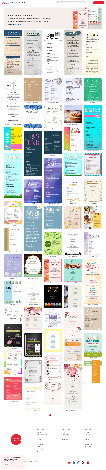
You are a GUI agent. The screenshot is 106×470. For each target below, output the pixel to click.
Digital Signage (41, 437)
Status (86, 449)
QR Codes (39, 446)
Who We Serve (23, 3)
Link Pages (40, 449)
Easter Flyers (18, 24)
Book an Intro (98, 3)
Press (86, 437)
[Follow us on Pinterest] (88, 462)
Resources (38, 3)
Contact (87, 442)
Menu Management (42, 434)
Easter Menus (24, 12)
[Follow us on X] (83, 462)
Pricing (31, 3)
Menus (9, 12)
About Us (87, 434)
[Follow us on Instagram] (78, 462)
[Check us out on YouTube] (69, 462)
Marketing (39, 442)
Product (14, 3)
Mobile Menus (40, 444)
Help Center (65, 439)
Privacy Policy (88, 446)
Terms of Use (88, 444)
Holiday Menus (16, 12)
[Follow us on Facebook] (74, 462)
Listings (39, 439)
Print (63, 432)
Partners (87, 439)
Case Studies (65, 434)
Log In (90, 3)
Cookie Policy (10, 460)
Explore (64, 442)
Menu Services (41, 451)
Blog (63, 437)
